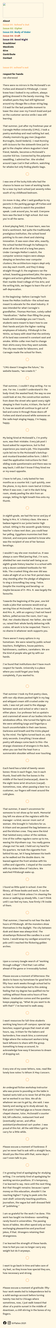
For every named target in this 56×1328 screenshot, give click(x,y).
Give (5, 50)
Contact (7, 57)
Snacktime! (9, 43)
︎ (9, 1323)
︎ (5, 1323)
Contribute (9, 54)
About (6, 20)
